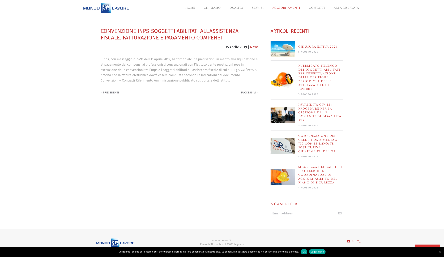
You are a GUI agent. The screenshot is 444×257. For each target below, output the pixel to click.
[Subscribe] (339, 213)
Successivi (248, 92)
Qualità (236, 8)
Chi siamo (212, 8)
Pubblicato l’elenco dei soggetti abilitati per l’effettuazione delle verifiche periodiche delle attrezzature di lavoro (319, 77)
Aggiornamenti (286, 8)
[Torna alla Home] (106, 8)
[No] (439, 252)
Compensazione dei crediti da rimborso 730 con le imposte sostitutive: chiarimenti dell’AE (318, 143)
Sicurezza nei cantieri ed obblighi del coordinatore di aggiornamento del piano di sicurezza (320, 174)
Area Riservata (346, 8)
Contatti (317, 8)
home (190, 8)
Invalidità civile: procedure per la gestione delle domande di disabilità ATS (319, 112)
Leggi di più (317, 251)
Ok (304, 251)
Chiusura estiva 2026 (318, 47)
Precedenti (111, 92)
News (254, 47)
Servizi (258, 8)
